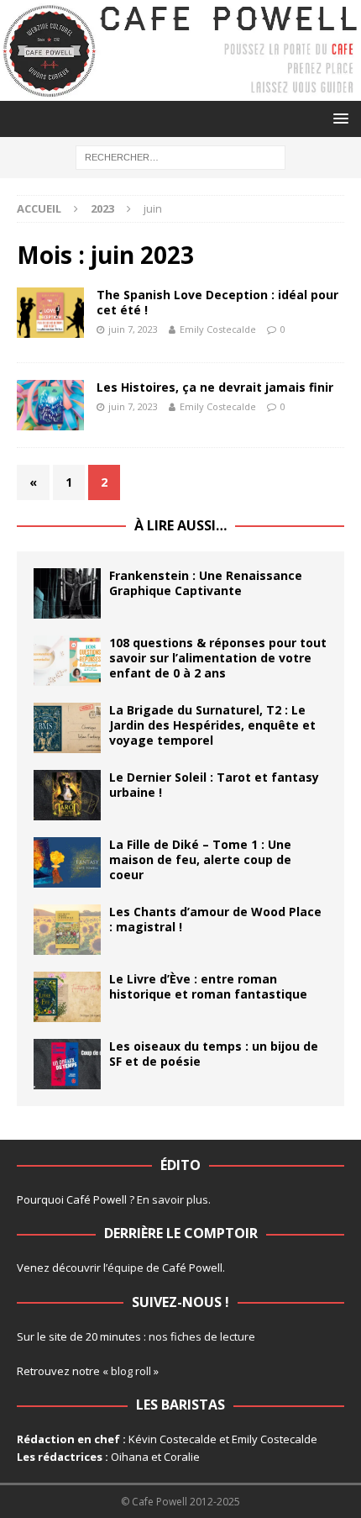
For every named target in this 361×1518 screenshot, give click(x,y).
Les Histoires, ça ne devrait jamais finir (215, 387)
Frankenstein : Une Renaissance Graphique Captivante (205, 582)
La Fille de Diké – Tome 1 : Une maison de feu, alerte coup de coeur (200, 859)
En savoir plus (172, 1199)
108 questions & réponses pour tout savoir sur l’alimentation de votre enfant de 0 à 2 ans (218, 658)
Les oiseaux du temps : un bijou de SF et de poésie (213, 1053)
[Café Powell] (180, 91)
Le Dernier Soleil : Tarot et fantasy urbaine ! (214, 784)
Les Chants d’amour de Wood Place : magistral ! (215, 919)
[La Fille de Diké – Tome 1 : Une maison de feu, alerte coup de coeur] (67, 862)
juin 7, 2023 (133, 329)
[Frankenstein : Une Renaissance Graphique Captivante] (67, 593)
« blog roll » (130, 1370)
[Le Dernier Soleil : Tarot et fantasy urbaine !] (67, 795)
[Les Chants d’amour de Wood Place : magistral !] (67, 929)
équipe (125, 1267)
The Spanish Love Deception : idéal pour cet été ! (217, 302)
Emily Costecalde (218, 329)
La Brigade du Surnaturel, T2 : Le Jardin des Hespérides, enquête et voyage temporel (212, 725)
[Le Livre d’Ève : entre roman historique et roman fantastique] (67, 997)
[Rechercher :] (180, 157)
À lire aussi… (180, 525)
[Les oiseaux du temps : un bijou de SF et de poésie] (67, 1064)
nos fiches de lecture (202, 1336)
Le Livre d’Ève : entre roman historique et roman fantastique (208, 986)
